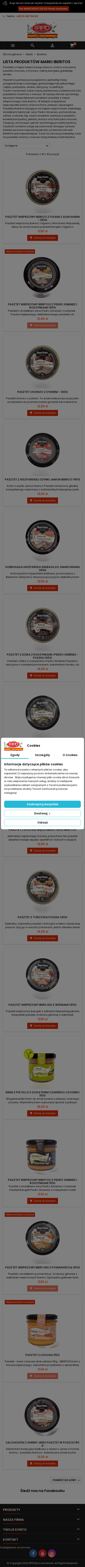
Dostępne (27, 146)
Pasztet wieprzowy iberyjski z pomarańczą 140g (42, 1267)
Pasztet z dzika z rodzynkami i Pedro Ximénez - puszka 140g (42, 656)
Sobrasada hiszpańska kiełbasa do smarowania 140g (42, 568)
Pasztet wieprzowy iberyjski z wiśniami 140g (42, 1005)
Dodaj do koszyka (43, 237)
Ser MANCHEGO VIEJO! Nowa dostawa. (43, 8)
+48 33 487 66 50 (27, 16)
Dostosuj (41, 813)
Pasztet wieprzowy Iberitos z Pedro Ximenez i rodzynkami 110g (42, 1181)
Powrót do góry (66, 1480)
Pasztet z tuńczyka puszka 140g (42, 917)
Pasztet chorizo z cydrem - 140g (42, 392)
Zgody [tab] (15, 755)
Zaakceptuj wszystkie (42, 804)
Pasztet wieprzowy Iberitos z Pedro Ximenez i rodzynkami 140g (42, 306)
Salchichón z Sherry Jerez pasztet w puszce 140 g (42, 1444)
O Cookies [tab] (70, 755)
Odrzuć (42, 822)
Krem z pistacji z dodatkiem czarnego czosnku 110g (42, 1093)
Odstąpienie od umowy (15, 1547)
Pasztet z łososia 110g (42, 1355)
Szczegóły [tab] (42, 755)
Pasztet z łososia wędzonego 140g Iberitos (42, 830)
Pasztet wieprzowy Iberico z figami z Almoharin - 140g (42, 218)
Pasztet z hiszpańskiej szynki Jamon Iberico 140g (42, 479)
